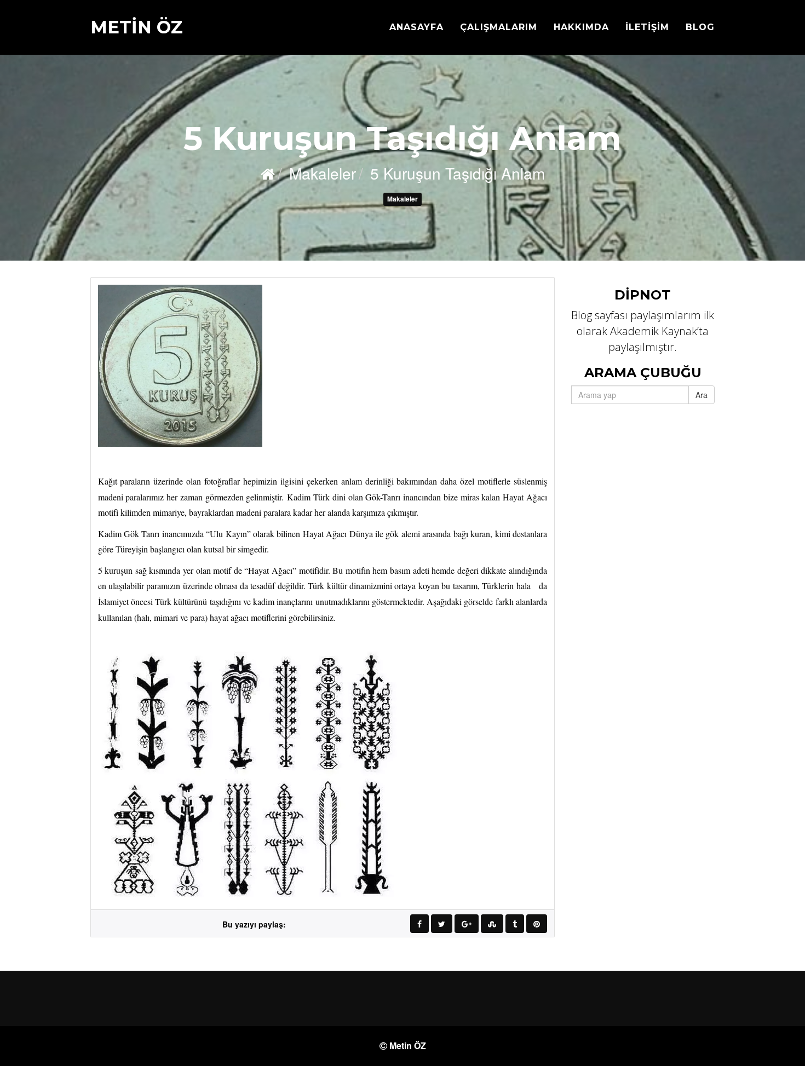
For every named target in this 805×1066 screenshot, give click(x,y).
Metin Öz (136, 27)
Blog (700, 27)
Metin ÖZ (407, 1045)
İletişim (647, 27)
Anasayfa (416, 27)
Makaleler (402, 199)
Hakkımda (581, 27)
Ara (701, 394)
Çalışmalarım (498, 27)
